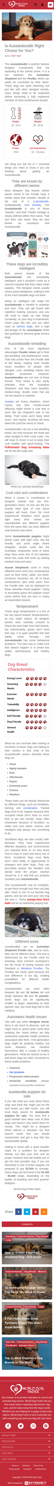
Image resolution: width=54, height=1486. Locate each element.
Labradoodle (41, 201)
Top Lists (10, 1342)
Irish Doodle (32, 205)
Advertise (26, 1466)
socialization (30, 808)
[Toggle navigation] (3, 5)
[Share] (44, 1211)
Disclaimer (27, 1469)
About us (15, 1466)
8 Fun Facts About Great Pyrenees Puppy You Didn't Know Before (23, 1323)
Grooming (10, 1236)
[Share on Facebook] (18, 1211)
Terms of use (38, 1466)
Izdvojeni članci (26, 1345)
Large (8, 1240)
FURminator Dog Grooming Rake (27, 447)
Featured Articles (26, 1236)
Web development (15, 1483)
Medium (42, 1271)
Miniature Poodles (32, 968)
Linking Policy (40, 1469)
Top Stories (11, 1345)
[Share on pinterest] (35, 1211)
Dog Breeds (42, 1236)
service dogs (24, 326)
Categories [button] (27, 1224)
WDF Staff (16, 56)
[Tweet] (27, 1211)
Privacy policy (14, 1469)
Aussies (9, 401)
